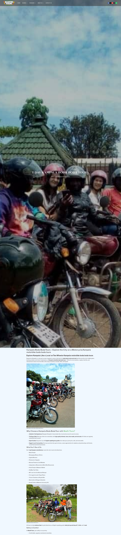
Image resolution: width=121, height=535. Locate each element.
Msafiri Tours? (69, 431)
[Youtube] (112, 3)
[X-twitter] (110, 3)
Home (18, 3)
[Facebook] (108, 3)
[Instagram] (114, 3)
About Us (40, 3)
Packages (31, 3)
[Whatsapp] (116, 3)
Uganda (24, 3)
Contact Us (49, 3)
